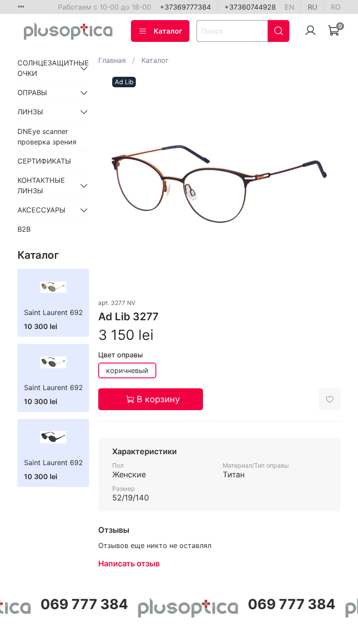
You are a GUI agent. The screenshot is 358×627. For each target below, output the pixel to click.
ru (312, 7)
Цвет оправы (120, 355)
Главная (112, 60)
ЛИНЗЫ (30, 111)
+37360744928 (250, 7)
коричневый (127, 370)
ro (336, 7)
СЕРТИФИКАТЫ (44, 161)
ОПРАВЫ (32, 92)
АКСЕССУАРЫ (41, 210)
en (289, 7)
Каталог (168, 31)
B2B (24, 229)
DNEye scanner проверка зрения (46, 136)
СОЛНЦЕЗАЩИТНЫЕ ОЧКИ (46, 68)
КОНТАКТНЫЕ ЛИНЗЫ (41, 185)
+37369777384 (185, 7)
